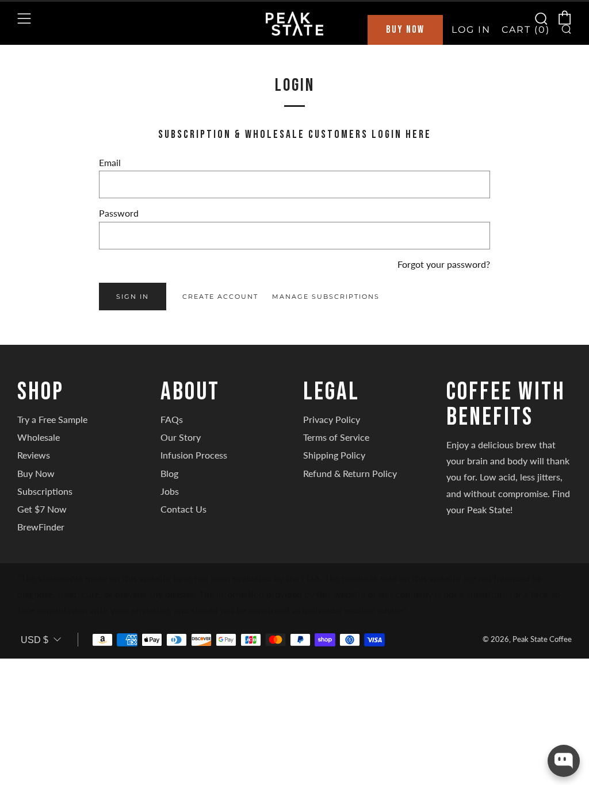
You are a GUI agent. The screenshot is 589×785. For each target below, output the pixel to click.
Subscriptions (44, 491)
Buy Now (405, 30)
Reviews (33, 454)
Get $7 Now (42, 508)
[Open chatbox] (564, 761)
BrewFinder (40, 526)
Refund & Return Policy (350, 473)
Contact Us (183, 508)
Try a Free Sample (52, 419)
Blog (169, 473)
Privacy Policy (331, 419)
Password (119, 213)
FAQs (171, 419)
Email (110, 162)
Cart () (526, 29)
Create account (220, 297)
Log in (471, 29)
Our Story (180, 437)
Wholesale (38, 437)
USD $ (34, 640)
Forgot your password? (443, 264)
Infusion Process (193, 454)
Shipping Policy (334, 454)
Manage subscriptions (326, 297)
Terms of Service (336, 437)
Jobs (169, 491)
